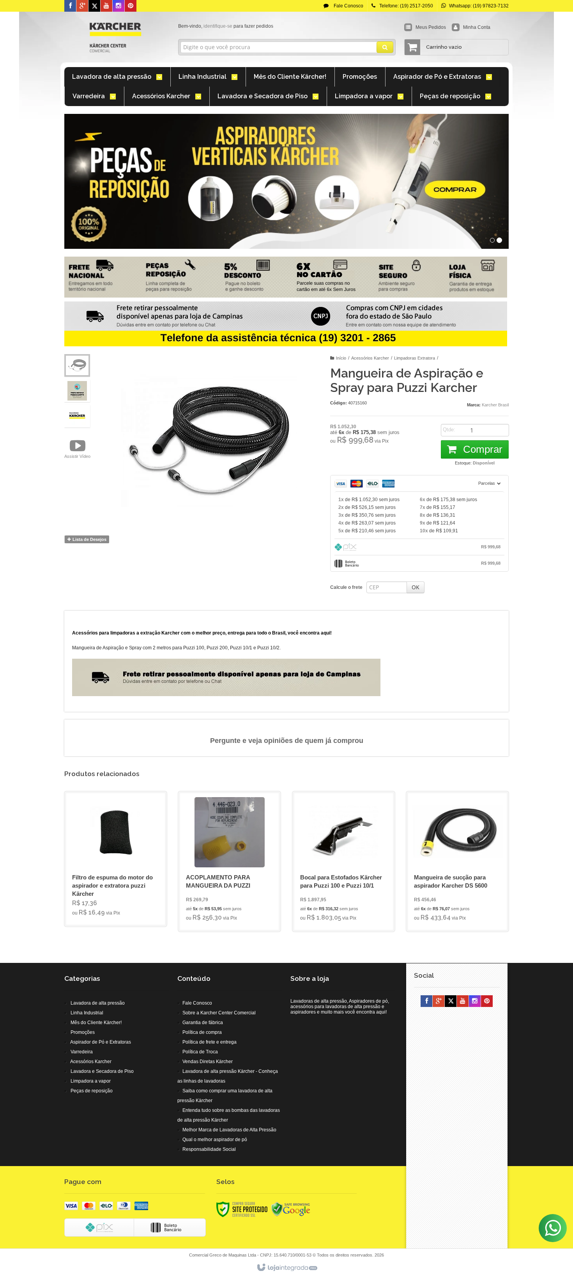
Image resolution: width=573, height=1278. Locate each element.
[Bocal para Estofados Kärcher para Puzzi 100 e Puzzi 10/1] (343, 861)
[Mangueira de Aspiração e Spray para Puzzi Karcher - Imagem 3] (77, 416)
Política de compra (202, 1032)
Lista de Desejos (88, 539)
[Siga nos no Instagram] (118, 6)
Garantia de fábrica (202, 1022)
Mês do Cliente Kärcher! (96, 1022)
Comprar (481, 449)
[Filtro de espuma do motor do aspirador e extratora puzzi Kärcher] (115, 859)
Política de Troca (200, 1052)
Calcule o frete (346, 587)
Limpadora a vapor (91, 1081)
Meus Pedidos (431, 27)
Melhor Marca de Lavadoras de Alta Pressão (229, 1130)
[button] (77, 448)
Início (341, 358)
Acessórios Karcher (370, 358)
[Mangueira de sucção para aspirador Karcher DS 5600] (457, 861)
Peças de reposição (92, 1091)
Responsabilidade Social (209, 1149)
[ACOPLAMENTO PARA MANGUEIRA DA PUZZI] (229, 861)
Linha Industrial (87, 1013)
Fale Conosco (347, 6)
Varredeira (82, 1052)
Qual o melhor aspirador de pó (214, 1139)
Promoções (83, 1032)
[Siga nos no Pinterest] (130, 6)
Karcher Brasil (495, 404)
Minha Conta (476, 27)
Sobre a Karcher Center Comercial (219, 1013)
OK (415, 587)
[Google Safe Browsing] (290, 1209)
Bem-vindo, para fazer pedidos (225, 26)
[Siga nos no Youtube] (106, 6)
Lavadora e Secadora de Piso (102, 1071)
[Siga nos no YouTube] (463, 1001)
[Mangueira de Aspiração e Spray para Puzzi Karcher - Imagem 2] (77, 390)
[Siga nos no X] (94, 6)
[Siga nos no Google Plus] (82, 6)
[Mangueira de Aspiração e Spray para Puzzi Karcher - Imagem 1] (77, 365)
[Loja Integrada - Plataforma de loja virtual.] (286, 1267)
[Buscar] (385, 47)
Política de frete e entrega (209, 1042)
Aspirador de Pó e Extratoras (100, 1042)
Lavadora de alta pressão (98, 1003)
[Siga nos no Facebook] (70, 6)
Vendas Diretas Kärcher (207, 1061)
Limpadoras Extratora (414, 358)
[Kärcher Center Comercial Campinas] (115, 37)
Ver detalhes (120, 888)
